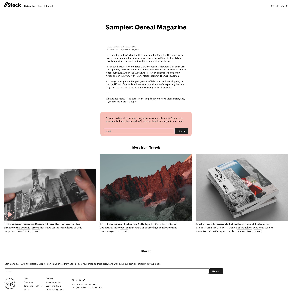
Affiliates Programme (55, 289)
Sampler (161, 55)
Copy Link (135, 50)
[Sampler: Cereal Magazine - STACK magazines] (12, 4)
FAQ (26, 278)
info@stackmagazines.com (83, 284)
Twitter (125, 50)
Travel (36, 231)
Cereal (164, 57)
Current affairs (244, 231)
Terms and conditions (33, 286)
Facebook (118, 50)
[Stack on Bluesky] (84, 280)
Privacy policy (29, 282)
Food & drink (23, 231)
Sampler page (150, 98)
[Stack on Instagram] (73, 280)
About (26, 289)
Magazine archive (53, 282)
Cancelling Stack (53, 286)
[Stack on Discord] (80, 280)
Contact (49, 278)
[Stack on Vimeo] (76, 280)
